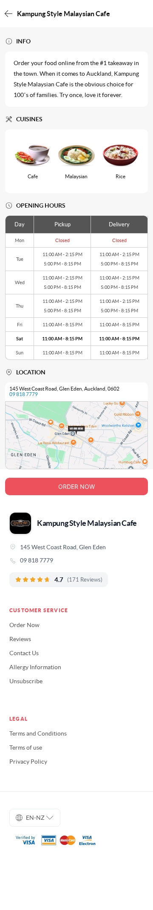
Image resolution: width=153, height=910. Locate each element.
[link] (76, 560)
